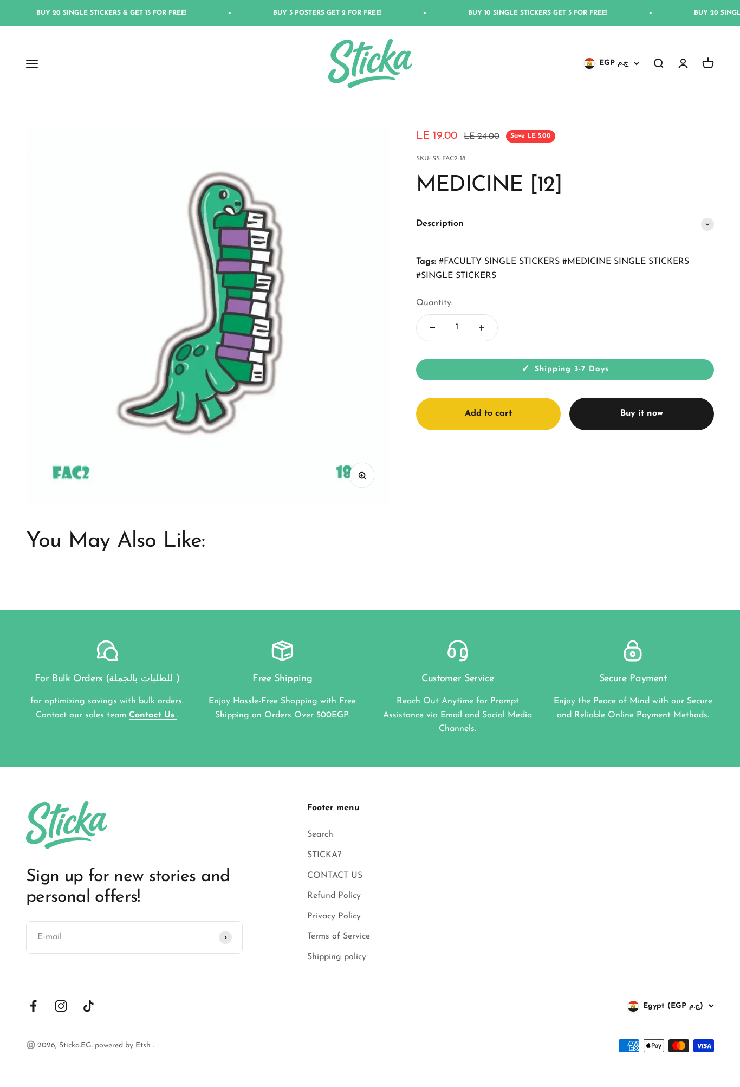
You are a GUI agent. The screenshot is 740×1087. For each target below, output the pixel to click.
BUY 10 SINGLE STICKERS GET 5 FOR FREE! (513, 13)
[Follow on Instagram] (61, 1006)
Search (320, 834)
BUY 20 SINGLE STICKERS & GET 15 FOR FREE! (87, 13)
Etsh (144, 1045)
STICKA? (324, 855)
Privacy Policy (334, 916)
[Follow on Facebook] (33, 1006)
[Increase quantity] (481, 328)
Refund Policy (334, 895)
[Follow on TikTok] (88, 1006)
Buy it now (641, 413)
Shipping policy (336, 957)
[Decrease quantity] (432, 328)
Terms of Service (338, 936)
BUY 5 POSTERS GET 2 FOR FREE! (303, 13)
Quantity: (434, 303)
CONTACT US (334, 875)
